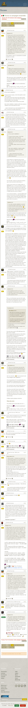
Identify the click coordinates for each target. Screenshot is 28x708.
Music (16, 674)
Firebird (3, 614)
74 (14, 23)
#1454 (25, 481)
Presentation (4, 671)
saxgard (8, 33)
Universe (3, 673)
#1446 (25, 225)
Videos (16, 673)
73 (12, 23)
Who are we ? (4, 685)
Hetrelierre (3, 272)
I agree (16, 705)
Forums (3, 17)
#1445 (25, 129)
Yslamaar (3, 33)
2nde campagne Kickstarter (20, 639)
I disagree (23, 705)
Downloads (17, 676)
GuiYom (9, 202)
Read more (10, 705)
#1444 (25, 112)
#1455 (25, 492)
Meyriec (2, 506)
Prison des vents (10, 401)
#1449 (25, 362)
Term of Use (3, 687)
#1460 (25, 611)
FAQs (16, 671)
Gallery (2, 678)
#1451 (25, 430)
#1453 (25, 452)
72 (9, 23)
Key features (4, 674)
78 (2, 25)
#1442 (25, 62)
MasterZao (3, 288)
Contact (3, 690)
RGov (2, 525)
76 (20, 23)
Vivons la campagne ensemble (15, 15)
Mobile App (17, 679)
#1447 (25, 269)
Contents (3, 676)
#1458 (25, 570)
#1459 (25, 601)
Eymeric (6, 525)
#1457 (25, 522)
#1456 (25, 503)
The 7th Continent (10, 17)
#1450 (25, 412)
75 (17, 23)
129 (10, 25)
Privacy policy (4, 688)
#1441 (25, 30)
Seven (2, 93)
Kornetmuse (3, 65)
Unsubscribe (3, 701)
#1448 (25, 285)
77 (22, 23)
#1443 (25, 90)
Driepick (3, 115)
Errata (16, 678)
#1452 (25, 441)
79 (5, 25)
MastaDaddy (11, 310)
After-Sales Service (5, 692)
